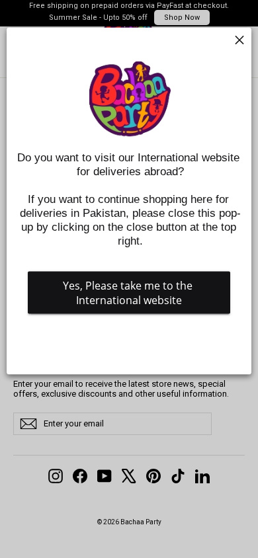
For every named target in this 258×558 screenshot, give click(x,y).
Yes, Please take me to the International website (129, 292)
